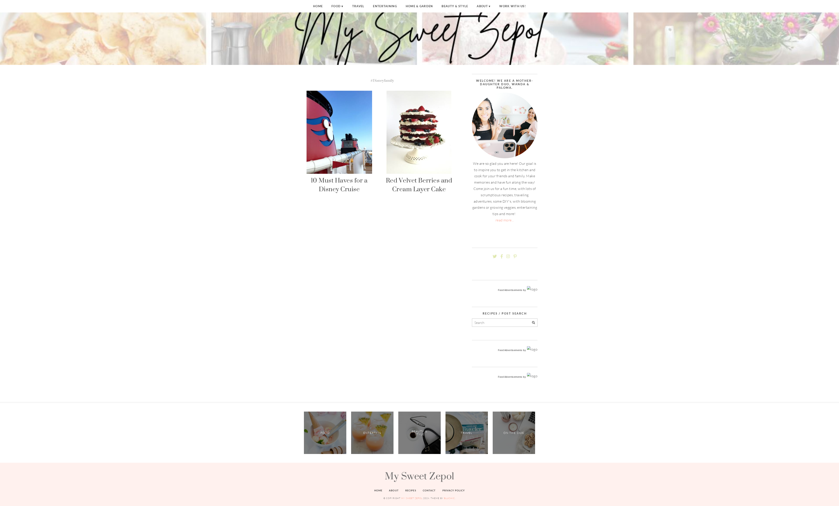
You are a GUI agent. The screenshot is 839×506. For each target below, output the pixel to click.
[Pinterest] (515, 256)
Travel (358, 6)
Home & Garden (419, 6)
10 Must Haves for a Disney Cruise (339, 184)
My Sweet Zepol (419, 476)
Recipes (410, 490)
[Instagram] (508, 256)
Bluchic (449, 498)
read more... (505, 220)
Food (336, 6)
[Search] (533, 323)
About (482, 6)
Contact (429, 490)
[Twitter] (495, 256)
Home (318, 6)
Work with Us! (512, 6)
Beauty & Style (455, 6)
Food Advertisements (510, 290)
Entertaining (385, 6)
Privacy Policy (453, 490)
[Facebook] (502, 256)
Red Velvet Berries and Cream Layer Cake (419, 184)
